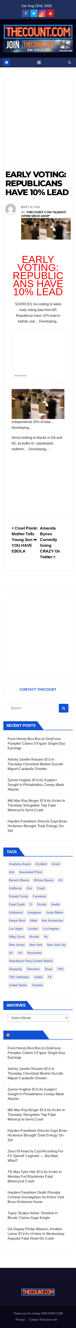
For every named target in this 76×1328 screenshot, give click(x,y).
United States (18, 985)
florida (41, 904)
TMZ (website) (19, 977)
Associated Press (30, 872)
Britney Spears (44, 880)
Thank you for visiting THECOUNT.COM (38, 1313)
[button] (69, 62)
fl (31, 904)
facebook (39, 896)
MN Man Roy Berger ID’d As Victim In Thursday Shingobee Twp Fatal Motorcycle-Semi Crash (36, 805)
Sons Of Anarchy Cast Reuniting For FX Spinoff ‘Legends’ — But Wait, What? (35, 1155)
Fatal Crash (17, 904)
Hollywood (16, 912)
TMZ (60, 969)
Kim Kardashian (52, 920)
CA (60, 880)
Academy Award (20, 864)
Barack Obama (19, 880)
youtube (37, 985)
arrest (56, 864)
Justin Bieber (54, 912)
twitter (38, 977)
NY (11, 952)
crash (41, 888)
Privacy (20, 1319)
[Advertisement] (38, 125)
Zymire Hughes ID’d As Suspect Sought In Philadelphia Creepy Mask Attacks (36, 784)
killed (33, 920)
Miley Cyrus (17, 936)
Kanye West (17, 920)
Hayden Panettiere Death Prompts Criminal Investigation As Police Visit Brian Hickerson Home (36, 1197)
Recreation (34, 952)
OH (20, 952)
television (33, 969)
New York (36, 944)
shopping (15, 969)
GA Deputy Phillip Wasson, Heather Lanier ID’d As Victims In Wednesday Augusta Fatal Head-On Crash (36, 1233)
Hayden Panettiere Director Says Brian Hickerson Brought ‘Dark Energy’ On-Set (37, 826)
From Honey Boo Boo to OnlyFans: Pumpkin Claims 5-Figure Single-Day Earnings (36, 743)
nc (46, 936)
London (33, 928)
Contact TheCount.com (43, 1319)
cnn (29, 888)
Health (55, 904)
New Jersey (17, 944)
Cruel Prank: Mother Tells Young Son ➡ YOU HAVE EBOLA (25, 539)
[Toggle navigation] (38, 62)
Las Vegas (16, 928)
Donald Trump (18, 896)
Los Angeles (51, 928)
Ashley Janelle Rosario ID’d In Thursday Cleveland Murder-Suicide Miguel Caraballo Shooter (35, 764)
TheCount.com (25, 1035)
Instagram (34, 912)
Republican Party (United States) (31, 961)
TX (50, 977)
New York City (56, 944)
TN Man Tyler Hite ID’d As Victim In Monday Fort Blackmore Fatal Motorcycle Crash (35, 1176)
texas (48, 969)
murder (34, 936)
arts (11, 872)
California (15, 888)
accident (41, 864)
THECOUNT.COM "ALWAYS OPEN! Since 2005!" (43, 214)
